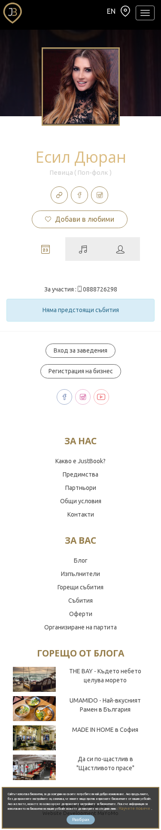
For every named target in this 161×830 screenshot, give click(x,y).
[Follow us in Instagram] (83, 397)
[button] (125, 13)
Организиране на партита (80, 627)
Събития (80, 600)
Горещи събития (80, 587)
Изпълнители (80, 573)
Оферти (80, 613)
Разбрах (80, 819)
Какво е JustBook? (80, 461)
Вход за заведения (80, 350)
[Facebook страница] (79, 195)
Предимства (80, 474)
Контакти (80, 514)
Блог (81, 560)
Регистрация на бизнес (81, 371)
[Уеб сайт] (59, 195)
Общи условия (80, 501)
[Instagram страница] (99, 195)
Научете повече (134, 808)
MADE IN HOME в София (105, 729)
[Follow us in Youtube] (101, 397)
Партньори (80, 487)
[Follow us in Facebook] (64, 397)
